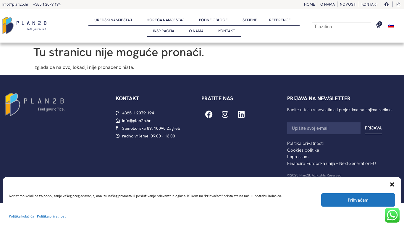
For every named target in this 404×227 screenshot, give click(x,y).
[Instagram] (225, 114)
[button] (392, 184)
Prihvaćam (358, 200)
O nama (196, 30)
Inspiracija (163, 30)
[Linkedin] (241, 114)
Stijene (250, 19)
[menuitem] (391, 26)
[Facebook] (208, 114)
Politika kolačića (21, 216)
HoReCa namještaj (165, 19)
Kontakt (226, 30)
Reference (280, 19)
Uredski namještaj (113, 19)
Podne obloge (213, 19)
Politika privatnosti (52, 216)
